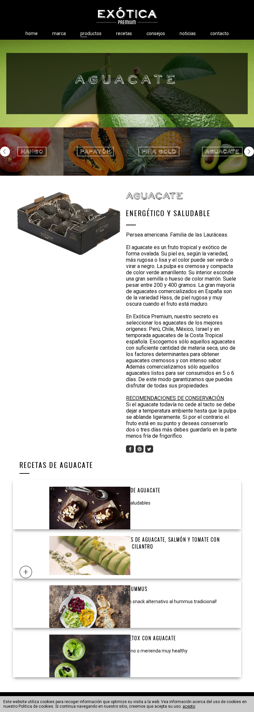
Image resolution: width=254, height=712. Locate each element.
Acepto (189, 706)
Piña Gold (159, 151)
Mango (32, 151)
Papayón (95, 151)
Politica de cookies (36, 706)
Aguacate (222, 151)
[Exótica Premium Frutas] (127, 16)
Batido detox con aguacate (142, 638)
